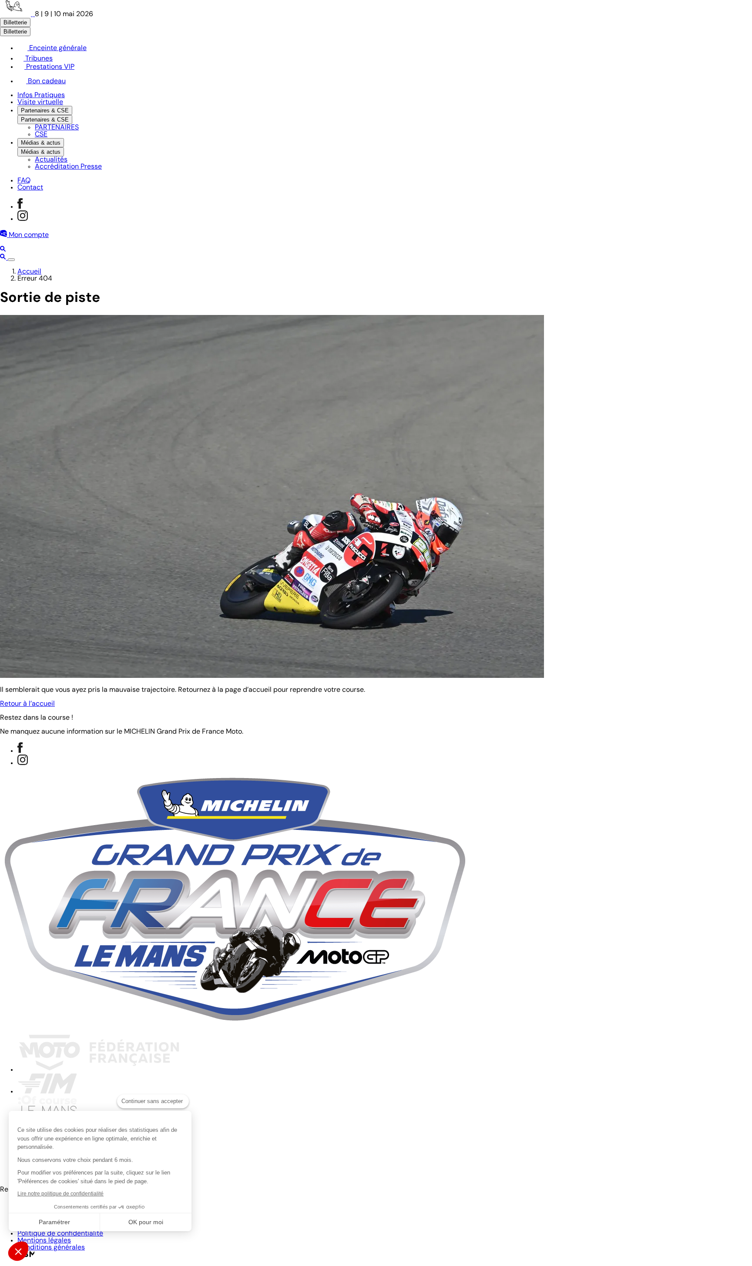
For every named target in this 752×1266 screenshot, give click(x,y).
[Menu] (11, 259)
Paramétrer (54, 1222)
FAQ (23, 180)
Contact (30, 187)
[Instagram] (22, 219)
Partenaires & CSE (45, 110)
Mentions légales (44, 1240)
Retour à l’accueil (27, 704)
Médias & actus (40, 142)
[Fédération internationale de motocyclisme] (47, 1091)
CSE (41, 134)
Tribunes (38, 58)
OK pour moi (145, 1222)
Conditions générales (51, 1247)
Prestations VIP (49, 67)
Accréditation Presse (68, 166)
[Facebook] (20, 206)
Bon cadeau (46, 81)
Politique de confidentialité (60, 1233)
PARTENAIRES (57, 127)
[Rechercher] (3, 250)
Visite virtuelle (40, 102)
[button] (18, 1251)
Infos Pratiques (41, 95)
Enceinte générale (57, 48)
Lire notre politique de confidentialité (60, 1194)
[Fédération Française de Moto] (98, 1069)
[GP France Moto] (235, 1022)
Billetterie (15, 22)
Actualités (51, 159)
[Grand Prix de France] (17, 14)
